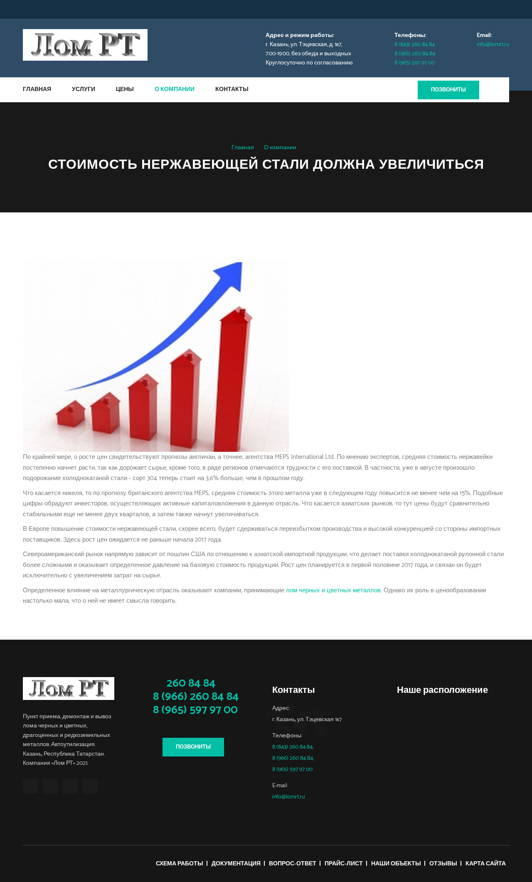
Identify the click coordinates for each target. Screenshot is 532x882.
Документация (236, 864)
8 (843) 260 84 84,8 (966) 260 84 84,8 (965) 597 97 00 (293, 758)
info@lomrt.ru (493, 44)
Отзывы (443, 864)
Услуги (83, 89)
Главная (37, 89)
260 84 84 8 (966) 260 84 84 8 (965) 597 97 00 (194, 696)
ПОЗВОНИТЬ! (448, 90)
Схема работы (179, 864)
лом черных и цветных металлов (333, 590)
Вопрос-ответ (292, 864)
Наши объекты (396, 864)
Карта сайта (486, 864)
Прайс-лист (344, 864)
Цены (125, 89)
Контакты (232, 89)
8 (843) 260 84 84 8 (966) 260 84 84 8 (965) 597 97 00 (414, 54)
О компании (175, 89)
